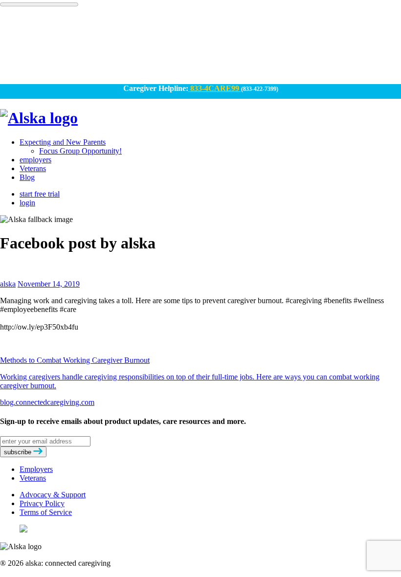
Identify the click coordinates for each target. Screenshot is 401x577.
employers (35, 159)
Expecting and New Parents (63, 142)
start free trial (40, 194)
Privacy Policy (42, 503)
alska (8, 284)
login (27, 203)
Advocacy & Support (53, 494)
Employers (36, 469)
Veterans (33, 168)
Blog (27, 177)
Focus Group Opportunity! (80, 151)
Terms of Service (46, 512)
